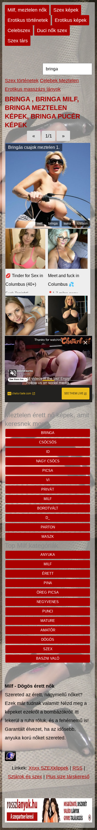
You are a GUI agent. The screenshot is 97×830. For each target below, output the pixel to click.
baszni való (47, 658)
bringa (53, 223)
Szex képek (65, 10)
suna (67, 223)
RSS (77, 768)
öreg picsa (48, 592)
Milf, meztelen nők (27, 10)
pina (48, 583)
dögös (47, 640)
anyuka (47, 555)
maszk (47, 537)
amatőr (47, 630)
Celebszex (19, 30)
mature (47, 621)
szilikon (82, 223)
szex (48, 649)
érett (48, 573)
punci (47, 611)
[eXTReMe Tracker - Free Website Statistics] (10, 759)
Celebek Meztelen (59, 80)
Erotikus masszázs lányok (33, 89)
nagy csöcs (48, 461)
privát (47, 489)
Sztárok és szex (25, 776)
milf (39, 223)
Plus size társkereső (67, 776)
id (48, 452)
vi (48, 480)
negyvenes (48, 602)
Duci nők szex (52, 30)
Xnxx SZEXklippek (48, 768)
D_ (48, 518)
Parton (48, 527)
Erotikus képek (70, 20)
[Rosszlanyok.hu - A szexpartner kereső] (48, 821)
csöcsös (48, 442)
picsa (47, 471)
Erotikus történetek (28, 20)
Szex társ (18, 40)
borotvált (47, 508)
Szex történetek (22, 80)
